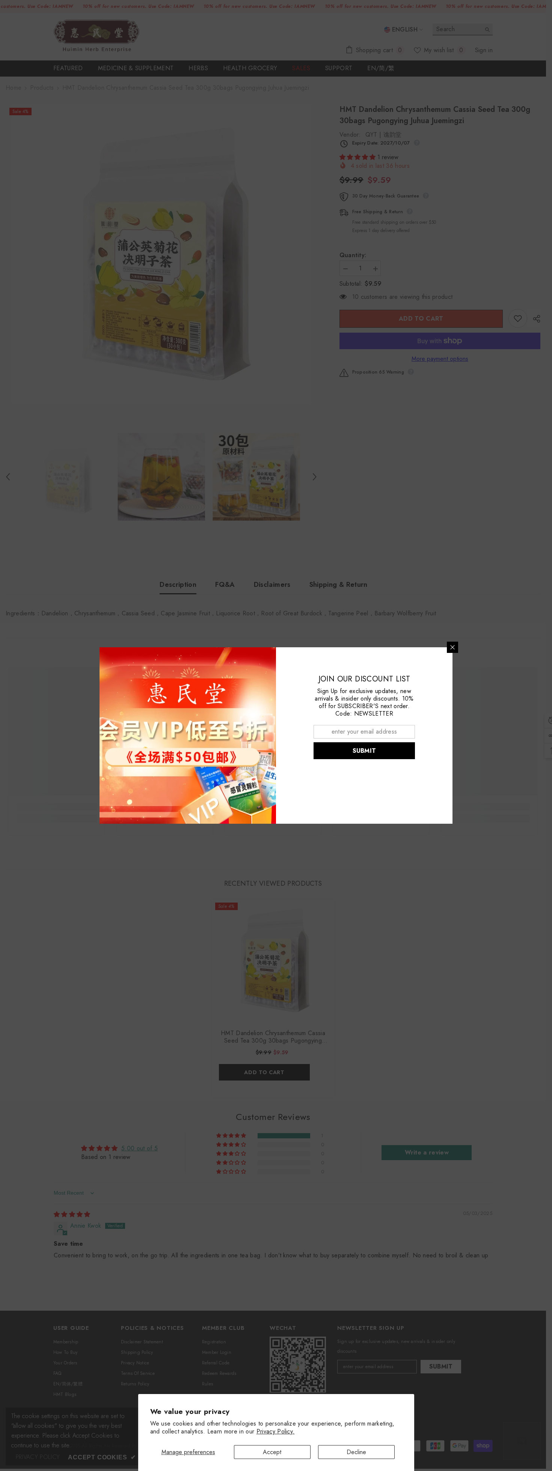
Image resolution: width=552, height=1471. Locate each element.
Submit (364, 750)
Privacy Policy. (275, 1431)
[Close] (452, 647)
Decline (356, 1452)
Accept (272, 1452)
